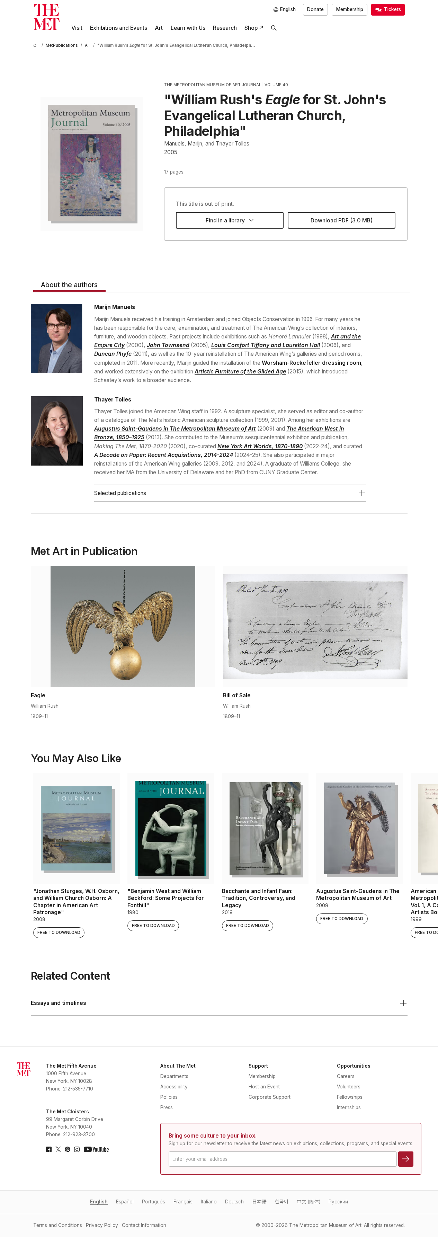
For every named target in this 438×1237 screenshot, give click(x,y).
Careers (346, 1076)
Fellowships (350, 1097)
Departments (174, 1076)
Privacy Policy (102, 1225)
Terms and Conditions (57, 1225)
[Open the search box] (273, 28)
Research (225, 28)
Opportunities (353, 1066)
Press (166, 1107)
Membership (349, 9)
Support (258, 1066)
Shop (251, 28)
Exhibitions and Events (118, 28)
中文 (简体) (308, 1201)
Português (153, 1201)
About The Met (178, 1066)
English (99, 1201)
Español (125, 1201)
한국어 (281, 1201)
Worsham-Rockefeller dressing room (311, 363)
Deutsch (234, 1201)
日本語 (259, 1201)
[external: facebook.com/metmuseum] (49, 1149)
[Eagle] (123, 626)
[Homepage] (46, 17)
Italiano (209, 1201)
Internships (349, 1107)
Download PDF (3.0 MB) (342, 220)
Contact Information (144, 1225)
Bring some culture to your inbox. (213, 1135)
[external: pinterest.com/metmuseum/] (67, 1149)
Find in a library (225, 220)
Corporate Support (269, 1097)
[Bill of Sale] (315, 626)
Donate (315, 9)
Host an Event (264, 1086)
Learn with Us (188, 28)
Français (183, 1201)
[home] (36, 45)
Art (159, 28)
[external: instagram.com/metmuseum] (77, 1149)
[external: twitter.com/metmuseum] (58, 1149)
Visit (76, 28)
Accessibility (174, 1086)
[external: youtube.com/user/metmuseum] (96, 1149)
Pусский (338, 1201)
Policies (169, 1097)
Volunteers (348, 1086)
